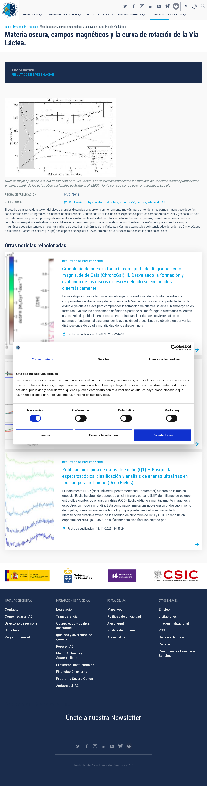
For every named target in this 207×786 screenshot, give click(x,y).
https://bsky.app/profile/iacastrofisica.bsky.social (167, 6)
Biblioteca (12, 630)
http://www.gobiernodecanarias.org (78, 576)
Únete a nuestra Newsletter (103, 718)
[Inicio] (9, 10)
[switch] (81, 418)
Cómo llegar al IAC (19, 616)
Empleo (164, 609)
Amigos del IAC (67, 686)
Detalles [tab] (103, 359)
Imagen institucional (174, 623)
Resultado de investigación (32, 74)
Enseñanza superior (129, 14)
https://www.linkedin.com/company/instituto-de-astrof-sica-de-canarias (150, 6)
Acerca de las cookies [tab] (164, 359)
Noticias (33, 26)
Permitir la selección (103, 435)
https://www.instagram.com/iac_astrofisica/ (142, 6)
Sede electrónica (171, 637)
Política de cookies (121, 630)
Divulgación (19, 26)
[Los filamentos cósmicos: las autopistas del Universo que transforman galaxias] (196, 443)
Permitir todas (163, 435)
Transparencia (67, 616)
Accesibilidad (117, 637)
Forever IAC (65, 646)
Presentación (30, 14)
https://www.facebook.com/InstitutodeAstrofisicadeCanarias (133, 6)
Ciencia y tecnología (97, 14)
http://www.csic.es (176, 575)
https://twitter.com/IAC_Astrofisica (125, 6)
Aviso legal (115, 623)
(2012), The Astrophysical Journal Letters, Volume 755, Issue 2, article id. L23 (114, 202)
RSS (162, 630)
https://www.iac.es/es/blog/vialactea (176, 6)
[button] (60, 137)
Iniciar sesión (194, 6)
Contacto (12, 609)
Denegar (44, 435)
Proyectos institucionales (75, 665)
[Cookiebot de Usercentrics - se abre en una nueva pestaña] (173, 348)
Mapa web (115, 609)
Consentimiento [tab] (43, 359)
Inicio (8, 26)
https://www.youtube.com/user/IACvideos (159, 6)
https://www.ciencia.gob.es (27, 576)
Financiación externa (71, 672)
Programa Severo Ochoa (74, 679)
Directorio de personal (21, 623)
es (185, 6)
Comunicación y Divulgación (166, 14)
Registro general (17, 637)
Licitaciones (168, 616)
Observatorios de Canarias (62, 14)
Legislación (65, 609)
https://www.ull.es (123, 576)
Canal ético (167, 644)
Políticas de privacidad (124, 616)
